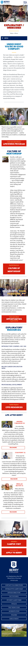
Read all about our (14, 269)
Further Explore (14, 406)
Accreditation (14, 611)
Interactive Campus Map (14, 589)
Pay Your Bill (14, 596)
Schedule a (14, 543)
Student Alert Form (14, 600)
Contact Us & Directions (14, 585)
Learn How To (14, 552)
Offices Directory (14, 592)
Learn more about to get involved (14, 318)
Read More (13, 447)
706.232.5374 (14, 580)
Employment (14, 618)
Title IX (14, 603)
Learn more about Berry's (14, 143)
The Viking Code (14, 607)
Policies (14, 615)
